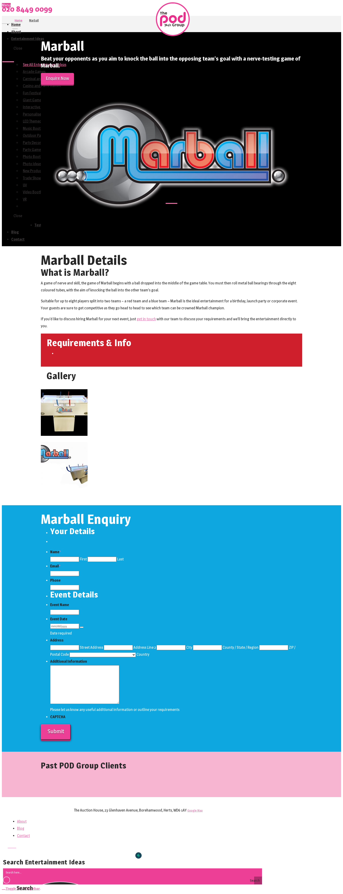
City (189, 647)
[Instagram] (8, 22)
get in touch (146, 319)
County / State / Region (241, 647)
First (83, 559)
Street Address (91, 647)
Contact (23, 835)
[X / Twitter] (6, 22)
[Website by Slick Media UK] (138, 855)
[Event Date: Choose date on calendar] (82, 627)
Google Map (195, 810)
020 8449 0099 (27, 9)
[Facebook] (3, 22)
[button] (21, 888)
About (22, 821)
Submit (56, 731)
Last (120, 559)
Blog (20, 828)
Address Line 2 (144, 647)
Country (142, 654)
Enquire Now (57, 78)
